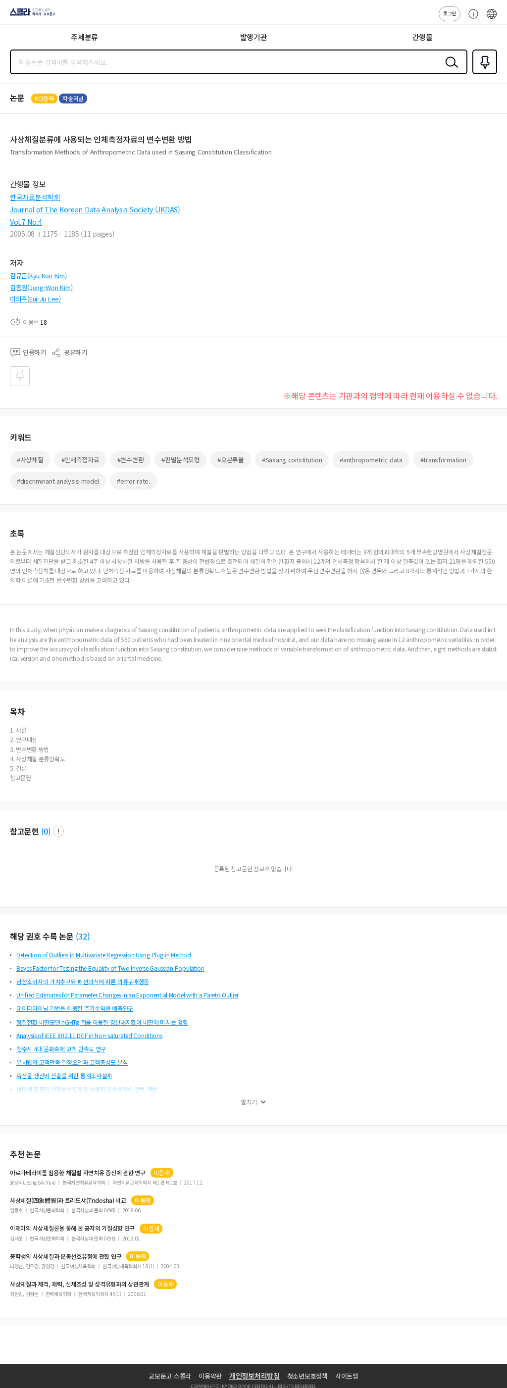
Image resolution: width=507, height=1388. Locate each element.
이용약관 (210, 1376)
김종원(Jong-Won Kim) (41, 287)
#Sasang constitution (292, 459)
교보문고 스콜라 (170, 1376)
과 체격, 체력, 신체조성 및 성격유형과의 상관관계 (79, 1284)
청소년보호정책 (307, 1376)
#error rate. (134, 481)
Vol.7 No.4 (26, 222)
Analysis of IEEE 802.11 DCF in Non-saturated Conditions (89, 1035)
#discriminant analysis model (58, 481)
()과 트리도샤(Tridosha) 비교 (68, 1200)
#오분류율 (230, 459)
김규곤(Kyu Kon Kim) (38, 275)
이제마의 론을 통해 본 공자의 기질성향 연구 (72, 1228)
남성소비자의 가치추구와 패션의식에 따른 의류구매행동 (82, 981)
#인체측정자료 (80, 459)
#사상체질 (30, 459)
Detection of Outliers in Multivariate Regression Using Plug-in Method (103, 954)
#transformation (443, 459)
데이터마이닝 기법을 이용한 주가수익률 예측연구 (74, 1008)
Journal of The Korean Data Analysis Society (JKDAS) (95, 209)
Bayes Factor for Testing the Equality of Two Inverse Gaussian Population (110, 968)
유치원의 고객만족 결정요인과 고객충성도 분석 (72, 1062)
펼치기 (249, 1101)
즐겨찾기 (482, 73)
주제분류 (84, 37)
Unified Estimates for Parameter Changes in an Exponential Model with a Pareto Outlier (127, 995)
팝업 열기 (58, 831)
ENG (491, 18)
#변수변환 (130, 459)
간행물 (422, 37)
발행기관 (253, 37)
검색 (449, 69)
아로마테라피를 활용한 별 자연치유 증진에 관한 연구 (78, 1173)
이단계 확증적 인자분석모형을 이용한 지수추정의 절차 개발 (86, 1089)
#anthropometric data (371, 459)
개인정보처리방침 (254, 1376)
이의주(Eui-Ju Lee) (35, 298)
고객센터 (471, 18)
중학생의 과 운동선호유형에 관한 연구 (65, 1256)
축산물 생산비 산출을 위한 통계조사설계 (64, 1075)
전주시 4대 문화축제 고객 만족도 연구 (61, 1048)
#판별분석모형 (180, 459)
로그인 (449, 13)
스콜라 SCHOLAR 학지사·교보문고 (30, 15)
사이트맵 (346, 1376)
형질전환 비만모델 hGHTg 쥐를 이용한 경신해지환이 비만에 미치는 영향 (102, 1022)
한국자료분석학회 (35, 197)
